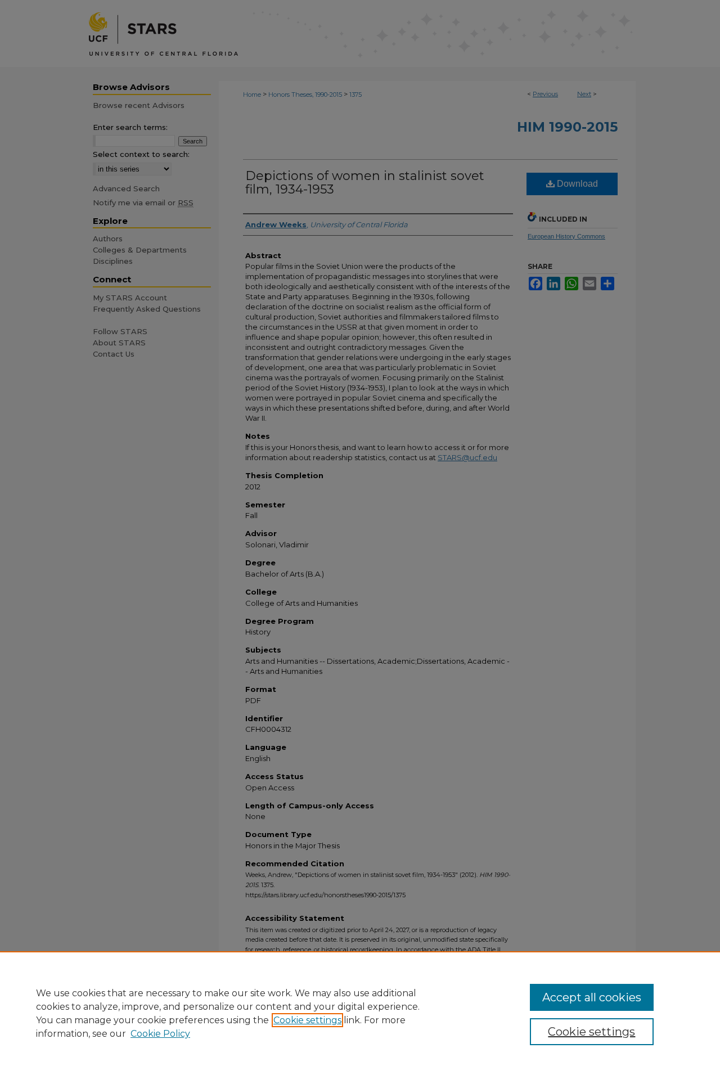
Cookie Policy (160, 1033)
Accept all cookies (591, 997)
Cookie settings (307, 1020)
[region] (360, 1013)
